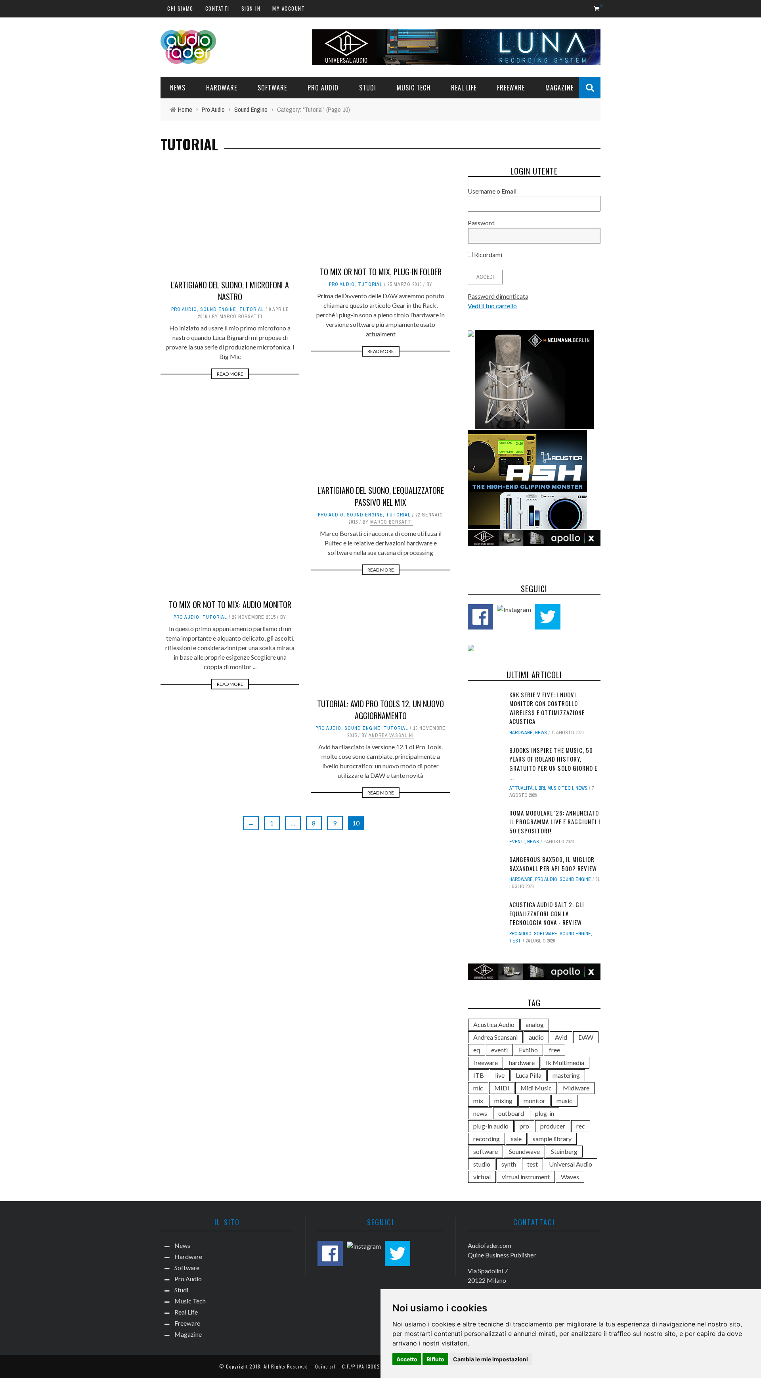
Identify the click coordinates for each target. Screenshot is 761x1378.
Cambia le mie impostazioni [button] (490, 1359)
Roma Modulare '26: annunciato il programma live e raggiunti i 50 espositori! (554, 821)
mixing (503, 1100)
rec (580, 1126)
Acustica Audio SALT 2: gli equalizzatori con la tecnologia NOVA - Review (546, 913)
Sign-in (251, 8)
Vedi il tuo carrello (492, 305)
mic (478, 1088)
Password (481, 222)
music (564, 1100)
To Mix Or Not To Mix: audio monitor (230, 604)
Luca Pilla (528, 1075)
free (554, 1050)
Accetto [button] (406, 1359)
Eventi (517, 842)
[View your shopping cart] (597, 8)
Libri (540, 788)
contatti (217, 8)
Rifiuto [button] (435, 1359)
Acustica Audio (493, 1024)
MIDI (501, 1088)
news (480, 1113)
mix (478, 1100)
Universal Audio (570, 1164)
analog (535, 1024)
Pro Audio (323, 87)
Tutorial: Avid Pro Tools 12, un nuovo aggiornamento (380, 710)
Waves (570, 1176)
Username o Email (492, 191)
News (177, 87)
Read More (230, 374)
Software (272, 87)
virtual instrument (526, 1176)
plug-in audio (491, 1126)
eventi (499, 1050)
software (485, 1151)
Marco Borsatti (241, 316)
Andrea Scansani (495, 1037)
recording (486, 1138)
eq (476, 1050)
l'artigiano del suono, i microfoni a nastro (230, 291)
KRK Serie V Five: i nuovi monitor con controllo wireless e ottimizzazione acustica (547, 708)
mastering (566, 1075)
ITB (478, 1075)
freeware (485, 1062)
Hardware (221, 87)
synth (508, 1164)
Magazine (559, 87)
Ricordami (487, 254)
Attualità (521, 788)
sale (516, 1138)
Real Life (463, 87)
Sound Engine (218, 309)
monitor (534, 1100)
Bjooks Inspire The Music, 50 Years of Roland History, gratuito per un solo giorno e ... (553, 763)
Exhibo (528, 1050)
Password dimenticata (498, 296)
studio (481, 1164)
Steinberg (564, 1151)
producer (552, 1126)
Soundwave (524, 1151)
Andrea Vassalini (391, 735)
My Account (288, 8)
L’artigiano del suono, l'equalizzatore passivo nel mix (380, 496)
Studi (367, 87)
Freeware (511, 87)
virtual (482, 1176)
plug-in (544, 1113)
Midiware (576, 1088)
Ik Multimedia (565, 1062)
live (500, 1075)
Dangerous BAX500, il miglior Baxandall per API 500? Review (553, 864)
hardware (522, 1062)
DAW (585, 1037)
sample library (552, 1138)
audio (536, 1037)
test (515, 941)
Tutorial (251, 309)
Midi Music (536, 1088)
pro (524, 1126)
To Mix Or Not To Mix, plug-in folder (381, 272)
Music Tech (413, 87)
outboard (511, 1113)
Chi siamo (180, 8)
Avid (561, 1037)
